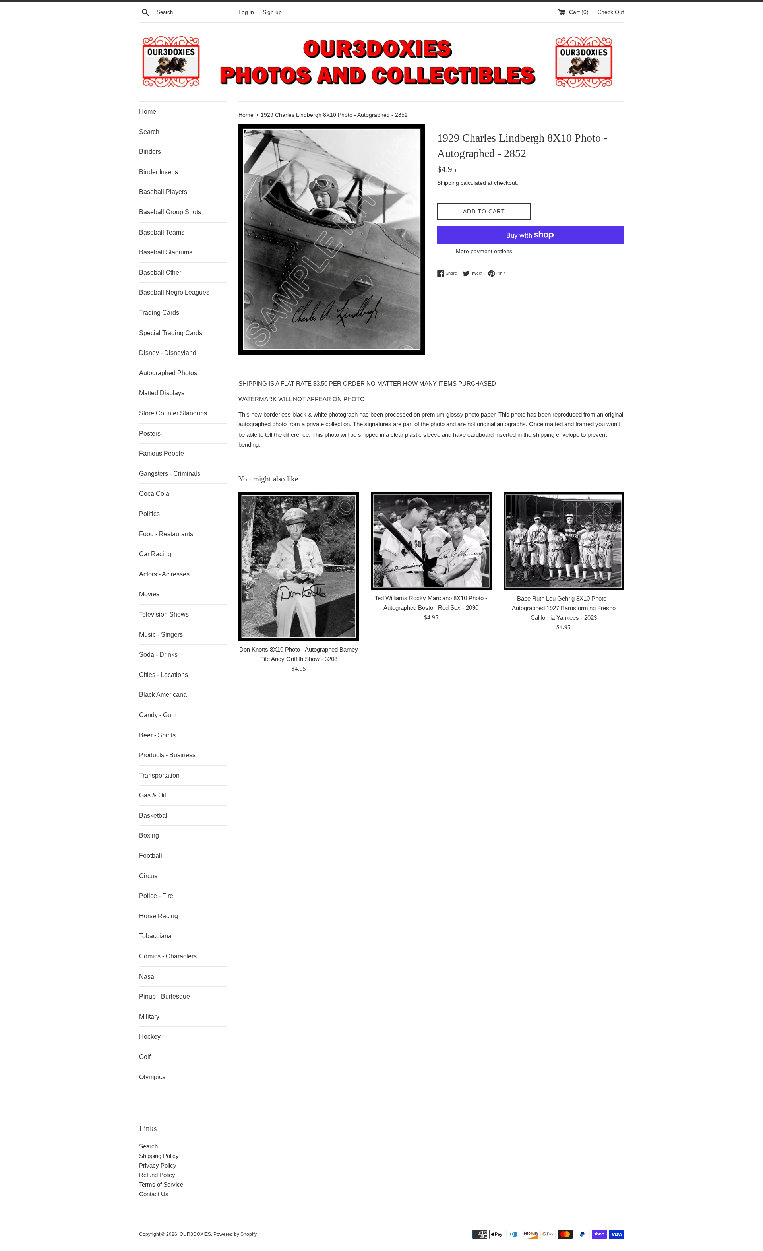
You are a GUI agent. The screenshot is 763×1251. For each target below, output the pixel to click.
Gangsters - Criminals (169, 473)
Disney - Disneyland (167, 352)
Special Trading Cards (170, 333)
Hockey (150, 1036)
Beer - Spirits (157, 735)
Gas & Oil (152, 795)
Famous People (161, 453)
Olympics (152, 1077)
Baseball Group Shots (170, 212)
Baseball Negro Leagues (174, 292)
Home (147, 111)
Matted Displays (161, 393)
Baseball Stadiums (165, 252)
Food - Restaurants (166, 534)
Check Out (610, 12)
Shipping (448, 183)
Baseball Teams (161, 232)
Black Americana (163, 694)
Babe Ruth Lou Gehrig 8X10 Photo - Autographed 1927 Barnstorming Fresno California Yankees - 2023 (564, 608)
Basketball (154, 815)
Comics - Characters (168, 956)
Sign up (272, 12)
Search (149, 131)
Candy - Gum (157, 715)
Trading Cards (159, 312)
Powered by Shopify (235, 1234)
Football (150, 855)
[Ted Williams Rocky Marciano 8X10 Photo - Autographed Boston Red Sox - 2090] (431, 541)
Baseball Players (163, 191)
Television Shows (164, 614)
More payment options (484, 251)
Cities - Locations (163, 674)
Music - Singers (161, 634)
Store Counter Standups (173, 413)
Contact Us (153, 1194)
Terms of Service (161, 1184)
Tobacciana (155, 936)
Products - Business (167, 755)
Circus (148, 876)
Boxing (149, 835)
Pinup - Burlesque (164, 996)
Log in (246, 12)
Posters (150, 433)
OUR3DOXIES (195, 1234)
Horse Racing (158, 916)
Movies (149, 594)
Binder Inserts (158, 172)
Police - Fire (156, 895)
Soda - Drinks (158, 654)
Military (149, 1016)
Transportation (159, 775)
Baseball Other (160, 272)
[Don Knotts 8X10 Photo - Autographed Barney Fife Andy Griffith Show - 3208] (298, 566)
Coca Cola (154, 493)
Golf (145, 1056)
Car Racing (155, 554)
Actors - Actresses (164, 574)
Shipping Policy (159, 1155)
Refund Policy (157, 1174)
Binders (150, 151)
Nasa (146, 976)
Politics (149, 513)
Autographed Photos (168, 373)
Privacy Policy (157, 1165)
